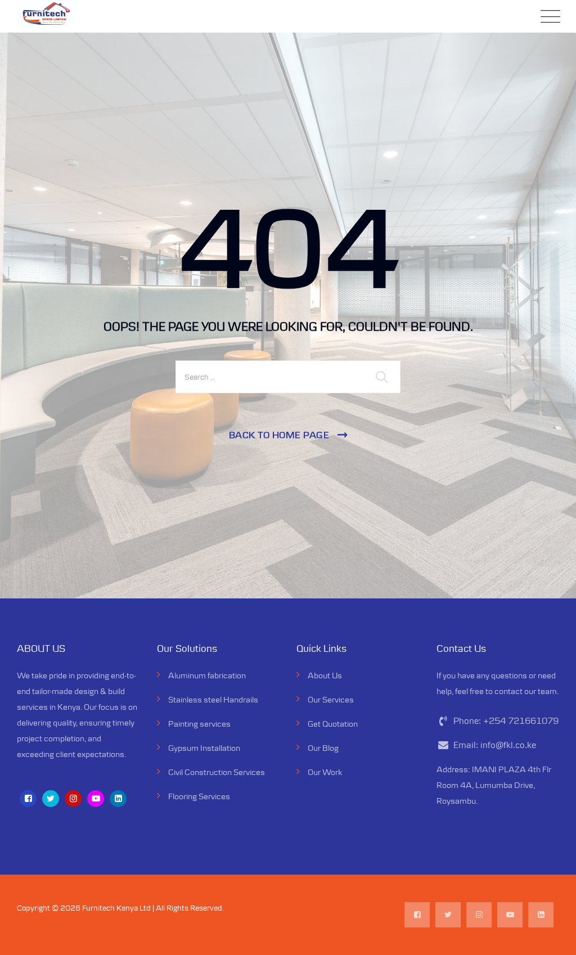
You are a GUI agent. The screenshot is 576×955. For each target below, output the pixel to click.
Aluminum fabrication (207, 675)
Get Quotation (333, 723)
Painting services (199, 723)
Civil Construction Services (216, 772)
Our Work (325, 772)
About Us (325, 675)
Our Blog (323, 748)
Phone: (506, 721)
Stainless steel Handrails (213, 699)
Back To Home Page (279, 435)
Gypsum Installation (204, 748)
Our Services (331, 699)
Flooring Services (199, 796)
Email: (494, 745)
